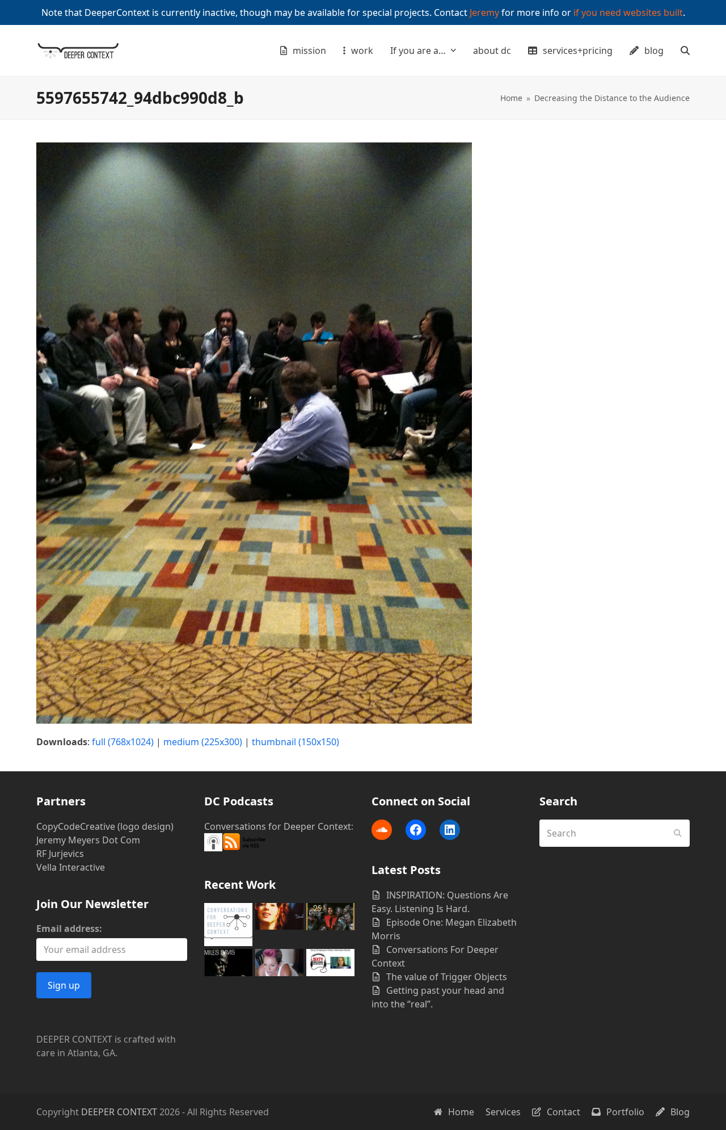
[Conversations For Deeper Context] (228, 923)
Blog (680, 1112)
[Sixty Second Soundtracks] (330, 961)
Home (461, 1112)
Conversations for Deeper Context (277, 826)
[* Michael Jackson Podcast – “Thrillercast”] (330, 915)
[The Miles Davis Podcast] (228, 961)
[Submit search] (678, 833)
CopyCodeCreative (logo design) (105, 826)
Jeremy (484, 12)
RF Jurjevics (60, 853)
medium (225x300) (202, 742)
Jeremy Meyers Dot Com (88, 840)
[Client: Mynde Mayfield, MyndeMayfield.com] (279, 961)
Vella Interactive (70, 867)
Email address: (69, 928)
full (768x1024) (123, 742)
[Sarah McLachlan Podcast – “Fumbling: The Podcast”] (279, 915)
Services (503, 1112)
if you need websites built (628, 12)
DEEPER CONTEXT (119, 1112)
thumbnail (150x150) (295, 742)
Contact (563, 1112)
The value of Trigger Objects (446, 977)
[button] (685, 50)
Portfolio (625, 1112)
